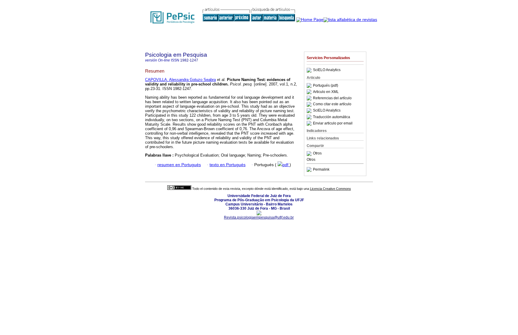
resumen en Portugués (179, 165)
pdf (286, 165)
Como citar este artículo (332, 104)
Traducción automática (331, 117)
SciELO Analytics (327, 70)
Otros (317, 153)
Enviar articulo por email (333, 123)
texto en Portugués (228, 165)
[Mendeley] (310, 153)
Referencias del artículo (332, 98)
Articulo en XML (326, 92)
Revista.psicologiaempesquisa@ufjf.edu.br (259, 217)
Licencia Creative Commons (330, 188)
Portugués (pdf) (325, 85)
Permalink (321, 169)
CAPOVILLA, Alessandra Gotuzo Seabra (180, 79)
